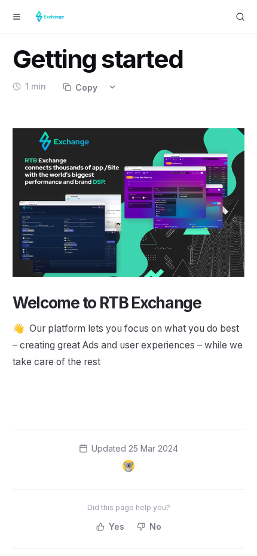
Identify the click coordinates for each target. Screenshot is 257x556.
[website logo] (51, 16)
